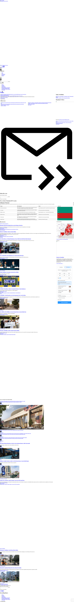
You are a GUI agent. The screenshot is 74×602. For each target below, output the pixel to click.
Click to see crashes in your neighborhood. (62, 239)
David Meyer (2, 235)
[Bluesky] (2, 92)
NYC (2, 73)
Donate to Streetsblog (60, 257)
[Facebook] (1, 92)
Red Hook (1, 237)
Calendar (3, 85)
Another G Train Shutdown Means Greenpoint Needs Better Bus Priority (38, 103)
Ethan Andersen (2, 483)
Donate (3, 75)
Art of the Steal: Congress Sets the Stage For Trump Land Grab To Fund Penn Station (11, 438)
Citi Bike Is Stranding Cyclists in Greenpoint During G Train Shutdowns (13, 288)
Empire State (3, 74)
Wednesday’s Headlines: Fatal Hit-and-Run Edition (9, 550)
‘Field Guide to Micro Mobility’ (6, 89)
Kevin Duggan (2, 98)
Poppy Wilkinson (2, 258)
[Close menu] (0, 80)
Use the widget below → (59, 263)
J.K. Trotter (1, 275)
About (2, 84)
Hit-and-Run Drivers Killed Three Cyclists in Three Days (63, 122)
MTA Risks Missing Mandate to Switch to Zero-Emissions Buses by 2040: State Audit (15, 443)
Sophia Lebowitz (2, 298)
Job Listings (3, 600)
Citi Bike (1, 287)
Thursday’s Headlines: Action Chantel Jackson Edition (9, 330)
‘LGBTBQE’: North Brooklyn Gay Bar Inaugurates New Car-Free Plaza (13, 295)
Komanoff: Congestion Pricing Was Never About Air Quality (11, 567)
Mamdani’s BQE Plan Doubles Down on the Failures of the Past (11, 225)
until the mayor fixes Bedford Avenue (64, 119)
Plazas (1, 293)
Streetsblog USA (2, 478)
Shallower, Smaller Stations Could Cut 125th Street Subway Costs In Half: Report (14, 461)
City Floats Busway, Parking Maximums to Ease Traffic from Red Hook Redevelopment (15, 238)
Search (9, 81)
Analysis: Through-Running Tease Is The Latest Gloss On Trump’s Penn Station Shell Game (12, 434)
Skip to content (2, 0)
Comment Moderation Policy (6, 88)
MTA (0, 441)
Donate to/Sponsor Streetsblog (6, 87)
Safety (1, 253)
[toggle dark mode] (1, 69)
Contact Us (3, 596)
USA (2, 72)
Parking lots (1, 310)
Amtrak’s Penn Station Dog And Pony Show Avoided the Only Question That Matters (11, 430)
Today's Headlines (2, 270)
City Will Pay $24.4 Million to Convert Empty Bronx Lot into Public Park (13, 311)
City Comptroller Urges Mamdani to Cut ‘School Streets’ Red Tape (12, 255)
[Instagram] (3, 92)
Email (9, 196)
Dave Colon (1, 404)
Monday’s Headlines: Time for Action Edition (8, 231)
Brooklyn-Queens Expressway (4, 95)
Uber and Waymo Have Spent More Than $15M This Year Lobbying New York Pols (12, 104)
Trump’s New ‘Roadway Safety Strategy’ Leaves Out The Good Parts (12, 480)
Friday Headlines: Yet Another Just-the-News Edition (9, 272)
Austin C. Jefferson (3, 105)
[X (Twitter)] (0, 92)
